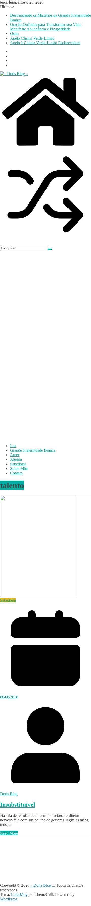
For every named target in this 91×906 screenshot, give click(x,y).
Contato (16, 473)
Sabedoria (18, 464)
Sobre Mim (19, 468)
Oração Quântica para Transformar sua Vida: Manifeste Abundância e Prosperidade (45, 26)
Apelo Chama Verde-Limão (32, 38)
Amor (14, 455)
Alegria (16, 459)
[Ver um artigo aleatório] (45, 238)
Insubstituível (17, 804)
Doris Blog (9, 794)
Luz (13, 445)
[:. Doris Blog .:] (14, 73)
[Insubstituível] (38, 596)
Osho (14, 33)
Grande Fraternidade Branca (32, 450)
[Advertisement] (20, 847)
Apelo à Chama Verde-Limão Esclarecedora (45, 43)
